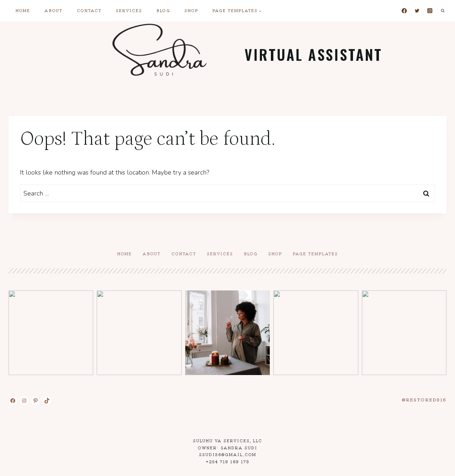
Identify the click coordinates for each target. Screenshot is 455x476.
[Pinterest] (35, 400)
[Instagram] (430, 11)
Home (23, 10)
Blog (163, 10)
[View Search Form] (442, 11)
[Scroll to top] (436, 464)
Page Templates (315, 253)
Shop (191, 10)
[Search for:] (227, 193)
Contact (89, 10)
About (53, 10)
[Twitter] (417, 11)
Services (129, 10)
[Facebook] (404, 11)
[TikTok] (47, 400)
